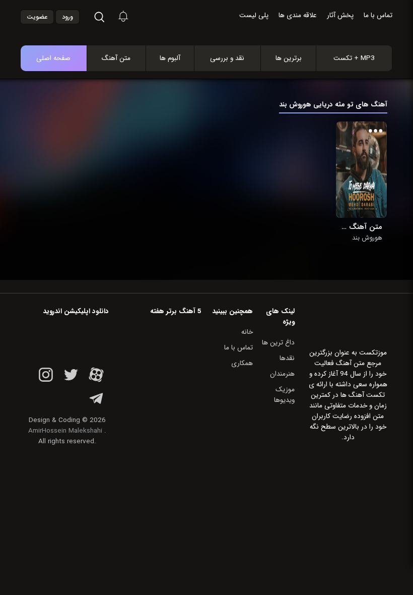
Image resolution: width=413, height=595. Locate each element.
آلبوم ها (170, 58)
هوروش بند (367, 238)
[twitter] (71, 380)
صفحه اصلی (53, 58)
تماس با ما (378, 15)
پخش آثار (340, 15)
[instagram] (45, 380)
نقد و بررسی (227, 58)
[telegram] (96, 404)
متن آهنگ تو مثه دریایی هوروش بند (361, 227)
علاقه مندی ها (298, 15)
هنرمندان (282, 374)
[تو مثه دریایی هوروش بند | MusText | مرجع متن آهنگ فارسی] (217, 17)
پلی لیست (253, 15)
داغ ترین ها (278, 342)
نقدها (287, 358)
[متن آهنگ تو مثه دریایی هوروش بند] (361, 169)
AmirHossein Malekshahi (65, 431)
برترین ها (289, 58)
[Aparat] (96, 380)
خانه (247, 332)
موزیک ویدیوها (284, 394)
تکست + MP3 (354, 58)
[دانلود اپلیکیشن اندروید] (67, 339)
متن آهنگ (116, 58)
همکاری (242, 363)
